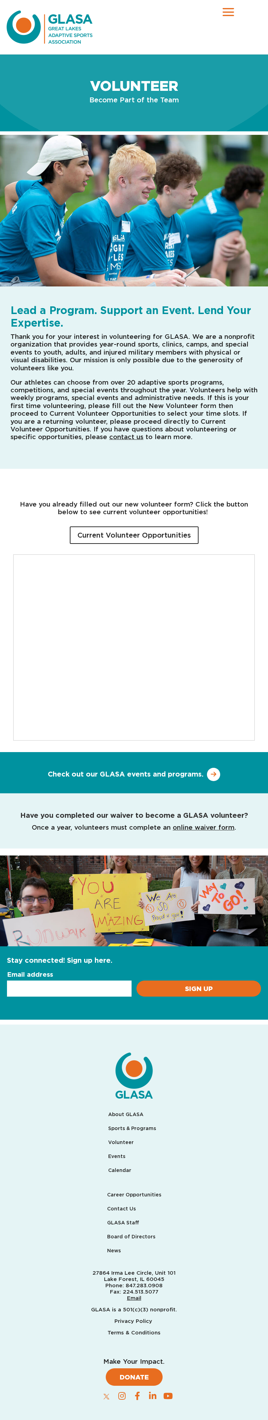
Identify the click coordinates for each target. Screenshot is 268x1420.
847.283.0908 (144, 1285)
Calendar (119, 1170)
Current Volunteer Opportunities (134, 535)
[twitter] (106, 1396)
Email (134, 1298)
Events (116, 1156)
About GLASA (125, 1114)
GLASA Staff (123, 1222)
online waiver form (203, 827)
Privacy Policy (134, 1321)
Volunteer (121, 1142)
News (114, 1250)
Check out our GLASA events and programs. (125, 774)
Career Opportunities (134, 1194)
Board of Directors (131, 1236)
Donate (134, 1377)
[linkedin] (152, 1396)
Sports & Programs (132, 1128)
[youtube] (167, 1396)
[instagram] (121, 1396)
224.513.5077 (140, 1292)
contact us (126, 436)
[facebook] (137, 1396)
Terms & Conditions (134, 1333)
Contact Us (121, 1208)
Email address (30, 974)
